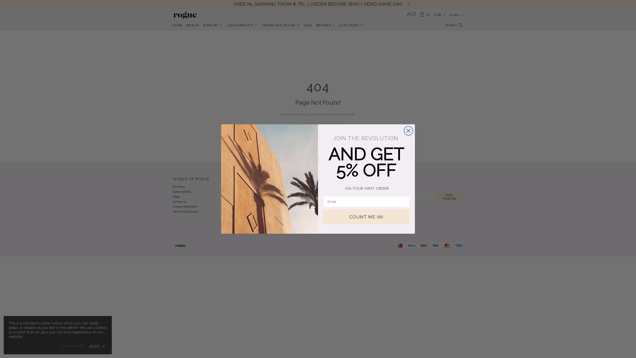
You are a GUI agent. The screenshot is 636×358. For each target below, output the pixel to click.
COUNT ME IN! (366, 217)
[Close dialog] (408, 130)
